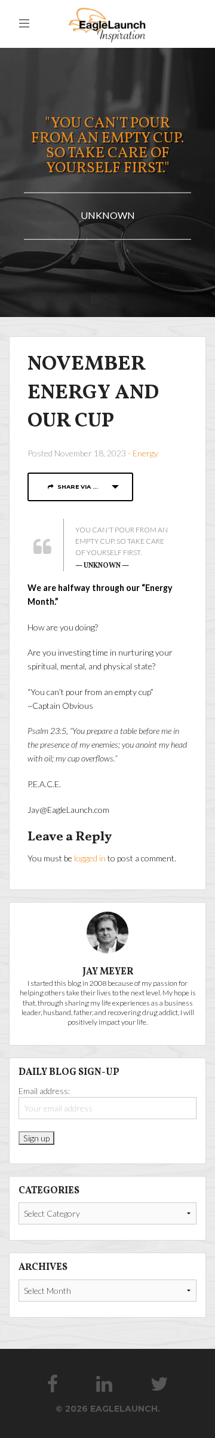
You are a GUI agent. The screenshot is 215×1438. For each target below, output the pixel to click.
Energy (145, 453)
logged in (90, 858)
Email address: (44, 1091)
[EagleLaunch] (107, 23)
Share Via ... (76, 486)
